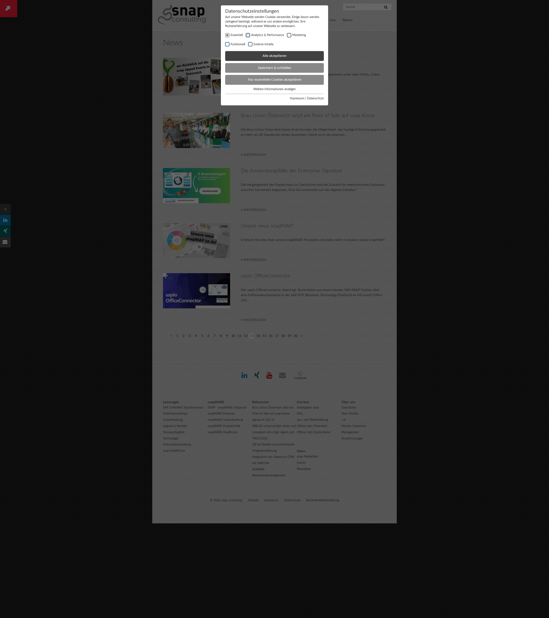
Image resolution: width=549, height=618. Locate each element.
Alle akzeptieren (274, 56)
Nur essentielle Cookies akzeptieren (274, 79)
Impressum (297, 98)
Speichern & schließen (274, 68)
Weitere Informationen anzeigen (274, 89)
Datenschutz (315, 98)
